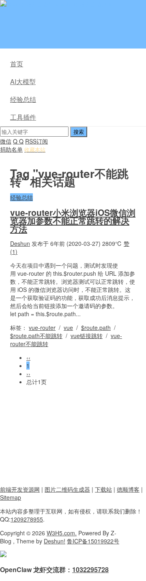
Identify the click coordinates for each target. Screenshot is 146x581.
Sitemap (10, 497)
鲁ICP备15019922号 (93, 541)
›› (28, 374)
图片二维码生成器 (67, 489)
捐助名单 (11, 149)
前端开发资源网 (20, 489)
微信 (5, 141)
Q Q (18, 141)
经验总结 (23, 99)
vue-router (42, 327)
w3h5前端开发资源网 (87, 4)
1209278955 (27, 519)
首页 (16, 63)
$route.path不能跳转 (36, 336)
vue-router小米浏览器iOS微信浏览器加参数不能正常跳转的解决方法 (72, 220)
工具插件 (23, 117)
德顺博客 (128, 489)
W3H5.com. (62, 533)
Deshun (20, 243)
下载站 (103, 489)
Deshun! (54, 541)
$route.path (96, 327)
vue (68, 327)
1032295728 (90, 569)
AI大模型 (23, 81)
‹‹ (28, 357)
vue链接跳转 (87, 336)
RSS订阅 (36, 141)
